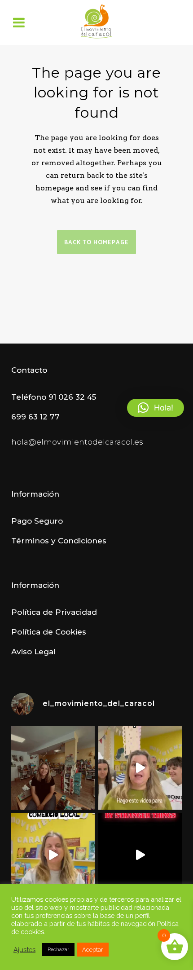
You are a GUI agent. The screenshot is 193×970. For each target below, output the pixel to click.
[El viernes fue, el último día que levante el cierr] (53, 768)
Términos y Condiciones (58, 540)
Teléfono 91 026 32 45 (53, 396)
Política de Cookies (48, 631)
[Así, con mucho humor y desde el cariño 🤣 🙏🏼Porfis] (140, 855)
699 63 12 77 (35, 416)
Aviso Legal (33, 651)
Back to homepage (96, 242)
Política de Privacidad (54, 612)
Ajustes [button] (24, 949)
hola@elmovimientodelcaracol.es (77, 441)
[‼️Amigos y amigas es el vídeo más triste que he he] (140, 768)
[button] (155, 408)
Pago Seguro (37, 520)
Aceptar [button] (92, 949)
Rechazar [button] (58, 949)
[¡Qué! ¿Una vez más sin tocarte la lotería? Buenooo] (53, 855)
